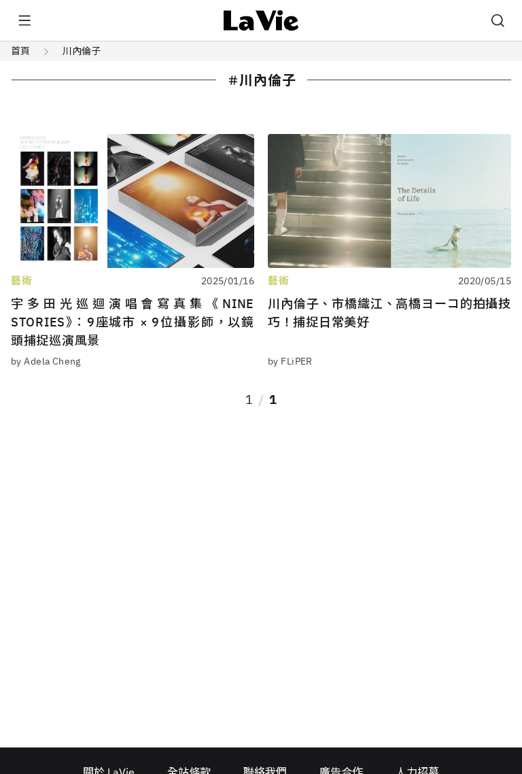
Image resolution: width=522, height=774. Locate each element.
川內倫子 (82, 51)
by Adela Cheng (46, 361)
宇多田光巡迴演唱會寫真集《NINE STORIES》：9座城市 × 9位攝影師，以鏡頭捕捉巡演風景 (132, 322)
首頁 (20, 51)
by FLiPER (290, 361)
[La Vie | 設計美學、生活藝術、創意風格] (261, 20)
